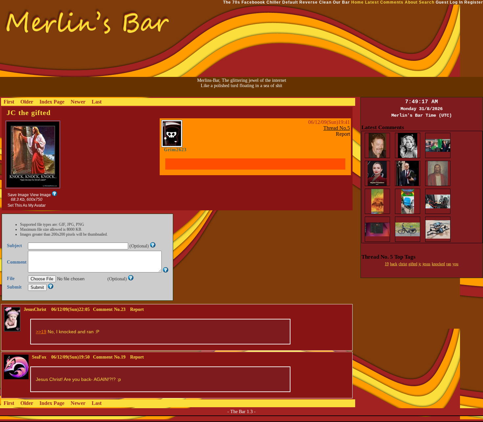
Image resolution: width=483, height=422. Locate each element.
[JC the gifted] (32, 188)
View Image (40, 195)
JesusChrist (35, 309)
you (455, 264)
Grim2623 (175, 149)
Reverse (308, 2)
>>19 (41, 331)
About (411, 2)
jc (420, 264)
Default (290, 2)
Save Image (18, 195)
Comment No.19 (109, 357)
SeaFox (39, 357)
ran (448, 264)
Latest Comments (384, 2)
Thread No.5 (336, 128)
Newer (78, 102)
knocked (438, 264)
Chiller (273, 2)
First (9, 102)
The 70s (231, 2)
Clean (325, 2)
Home (357, 2)
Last (97, 102)
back (393, 264)
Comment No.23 (109, 309)
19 (387, 264)
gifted (412, 264)
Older (26, 102)
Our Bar (341, 2)
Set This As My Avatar (27, 205)
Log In (456, 2)
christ (403, 264)
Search (426, 2)
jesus (426, 264)
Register (473, 2)
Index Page (51, 102)
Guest (442, 2)
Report (343, 134)
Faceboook (253, 2)
